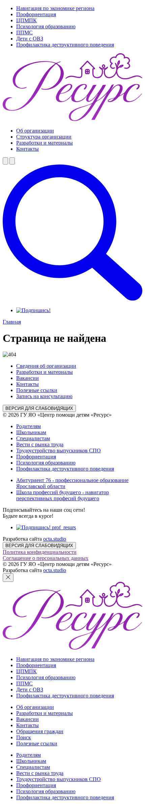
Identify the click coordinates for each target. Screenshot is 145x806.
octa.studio (54, 539)
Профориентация (36, 14)
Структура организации (43, 137)
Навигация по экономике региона (55, 8)
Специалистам (33, 438)
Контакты (27, 149)
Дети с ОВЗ (29, 38)
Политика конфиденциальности (40, 552)
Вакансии (27, 378)
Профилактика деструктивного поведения (65, 45)
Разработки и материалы (44, 143)
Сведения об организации (46, 366)
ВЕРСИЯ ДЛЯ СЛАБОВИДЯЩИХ (39, 408)
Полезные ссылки (36, 390)
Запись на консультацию (44, 396)
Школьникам (31, 432)
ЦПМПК (26, 20)
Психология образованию (46, 26)
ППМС (24, 32)
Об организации (35, 130)
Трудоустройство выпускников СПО (58, 450)
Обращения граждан (39, 731)
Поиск (23, 737)
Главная (12, 322)
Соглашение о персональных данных (45, 558)
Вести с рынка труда (39, 444)
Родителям (28, 426)
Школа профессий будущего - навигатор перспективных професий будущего (62, 495)
